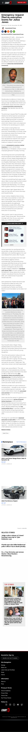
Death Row (6, 433)
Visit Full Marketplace (21, 441)
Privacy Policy (4, 693)
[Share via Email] (11, 31)
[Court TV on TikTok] (22, 705)
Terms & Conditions (5, 690)
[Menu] (2, 2)
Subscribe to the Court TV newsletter (10, 658)
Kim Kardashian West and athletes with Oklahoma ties (12, 375)
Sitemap (3, 665)
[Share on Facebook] (2, 31)
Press (2, 684)
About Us (3, 681)
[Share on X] (5, 31)
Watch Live (21, 2)
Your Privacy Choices (6, 698)
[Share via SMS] (14, 31)
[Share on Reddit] (8, 31)
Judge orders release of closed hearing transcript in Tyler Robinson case (12, 537)
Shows (2, 672)
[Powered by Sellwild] (24, 528)
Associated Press (10, 28)
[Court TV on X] (14, 705)
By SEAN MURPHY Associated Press (12, 34)
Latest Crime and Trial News (8, 670)
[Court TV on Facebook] (6, 705)
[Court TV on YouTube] (18, 705)
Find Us (3, 674)
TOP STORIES (9, 585)
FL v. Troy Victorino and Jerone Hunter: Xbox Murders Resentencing (12, 554)
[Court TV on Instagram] (10, 705)
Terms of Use (4, 695)
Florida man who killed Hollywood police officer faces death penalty (13, 545)
